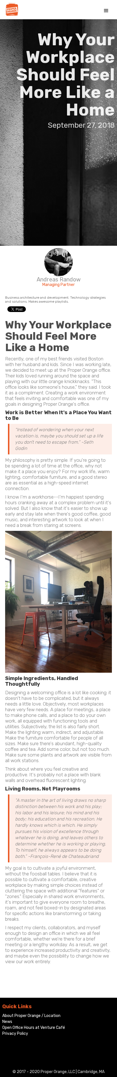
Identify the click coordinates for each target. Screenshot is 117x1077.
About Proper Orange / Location (31, 1015)
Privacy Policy (15, 1033)
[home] (10, 9)
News (7, 1021)
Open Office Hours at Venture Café (33, 1027)
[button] (106, 10)
